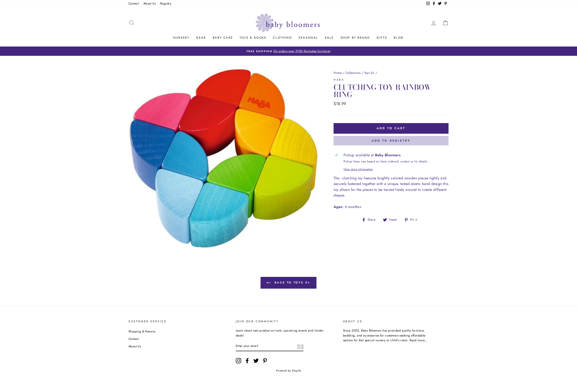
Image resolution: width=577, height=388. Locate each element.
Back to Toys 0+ (292, 282)
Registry (165, 3)
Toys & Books (253, 37)
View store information (358, 169)
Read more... (419, 340)
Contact (133, 3)
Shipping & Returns (141, 331)
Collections (353, 72)
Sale (329, 37)
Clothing (282, 37)
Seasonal (308, 37)
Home (338, 72)
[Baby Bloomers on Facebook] (247, 360)
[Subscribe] (300, 346)
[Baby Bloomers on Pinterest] (265, 360)
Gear (201, 37)
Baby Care (223, 37)
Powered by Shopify (288, 371)
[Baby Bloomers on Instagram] (238, 360)
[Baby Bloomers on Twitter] (256, 360)
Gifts (382, 37)
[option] (288, 51)
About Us (149, 3)
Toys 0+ (369, 72)
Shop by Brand (355, 37)
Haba (339, 80)
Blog (398, 37)
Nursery (181, 37)
